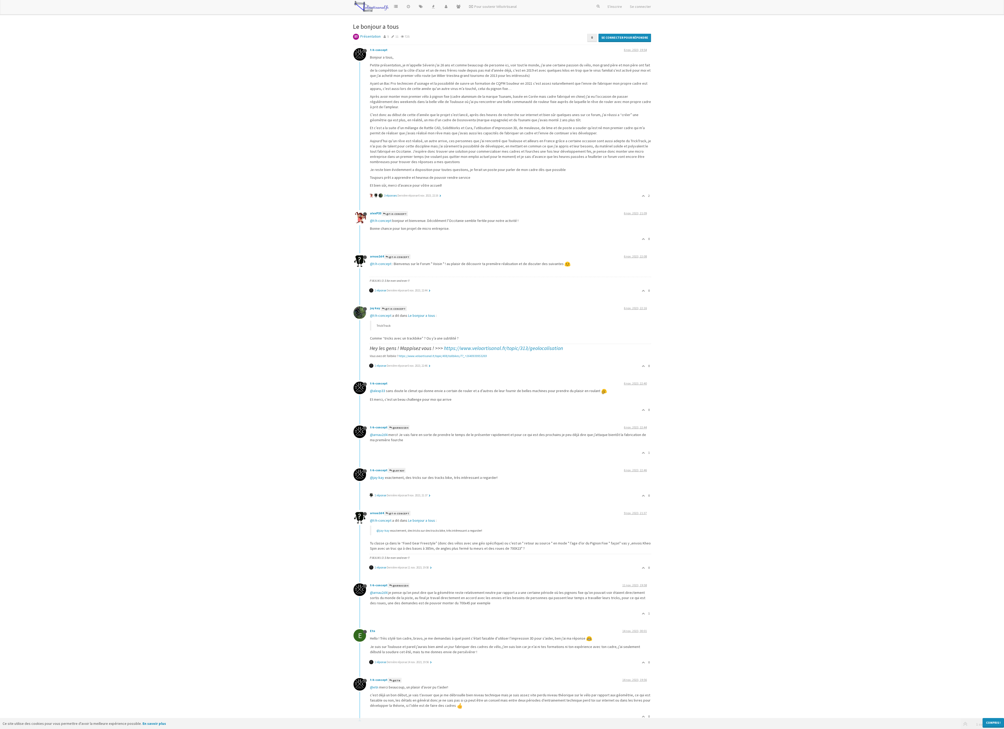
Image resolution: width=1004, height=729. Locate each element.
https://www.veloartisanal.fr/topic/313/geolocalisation (503, 348)
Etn (372, 631)
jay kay (375, 308)
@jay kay (398, 470)
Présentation (370, 36)
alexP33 (375, 213)
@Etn (396, 680)
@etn (374, 687)
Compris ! (993, 723)
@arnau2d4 (400, 427)
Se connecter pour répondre (624, 37)
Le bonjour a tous (421, 315)
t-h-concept (378, 50)
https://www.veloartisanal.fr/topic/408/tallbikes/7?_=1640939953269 (443, 356)
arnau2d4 (377, 256)
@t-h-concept (396, 214)
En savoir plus (154, 723)
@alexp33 (377, 390)
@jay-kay (377, 477)
